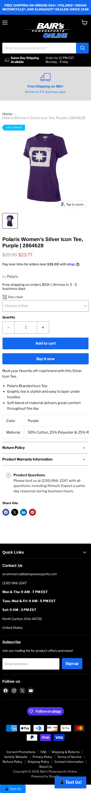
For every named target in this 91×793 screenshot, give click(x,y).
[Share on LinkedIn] (23, 512)
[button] (12, 297)
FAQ (43, 752)
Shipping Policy (38, 762)
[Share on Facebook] (5, 512)
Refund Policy (12, 762)
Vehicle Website (16, 757)
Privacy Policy (42, 757)
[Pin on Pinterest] (32, 512)
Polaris (12, 276)
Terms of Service (69, 757)
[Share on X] (14, 512)
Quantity (8, 317)
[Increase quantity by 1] (43, 327)
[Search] (82, 48)
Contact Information (69, 762)
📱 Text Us (13, 789)
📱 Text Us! (70, 782)
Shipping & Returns (66, 752)
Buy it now (45, 359)
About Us (45, 766)
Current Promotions (21, 752)
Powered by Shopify (45, 776)
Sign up (72, 663)
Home (7, 114)
